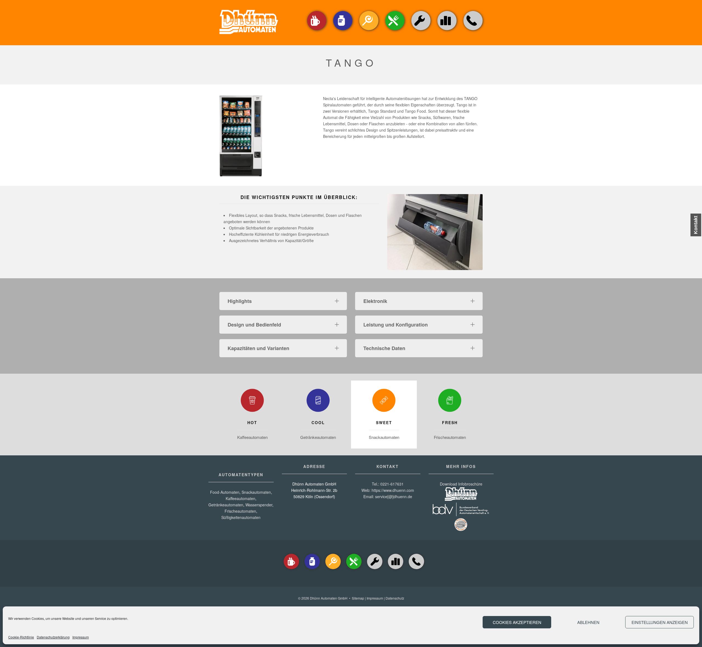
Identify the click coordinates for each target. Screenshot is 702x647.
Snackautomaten (384, 437)
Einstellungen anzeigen (660, 622)
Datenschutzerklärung (53, 637)
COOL (318, 422)
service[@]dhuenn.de (393, 496)
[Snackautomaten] (384, 402)
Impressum (80, 637)
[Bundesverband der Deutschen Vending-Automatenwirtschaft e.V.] (461, 514)
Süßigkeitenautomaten (241, 517)
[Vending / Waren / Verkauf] (394, 30)
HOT (252, 422)
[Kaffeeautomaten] (316, 30)
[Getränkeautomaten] (342, 30)
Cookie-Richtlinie (21, 637)
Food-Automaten (224, 492)
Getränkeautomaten (318, 437)
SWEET (384, 422)
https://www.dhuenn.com (393, 490)
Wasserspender (258, 504)
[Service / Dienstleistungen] (421, 30)
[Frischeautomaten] (449, 402)
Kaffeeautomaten (252, 437)
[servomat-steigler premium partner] (461, 530)
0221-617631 (392, 484)
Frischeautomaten (450, 437)
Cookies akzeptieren (517, 622)
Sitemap (358, 598)
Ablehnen (588, 622)
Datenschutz (395, 598)
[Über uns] (447, 20)
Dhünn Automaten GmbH (328, 598)
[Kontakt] (473, 30)
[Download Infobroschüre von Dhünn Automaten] (461, 499)
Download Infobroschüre (461, 484)
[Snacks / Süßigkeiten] (368, 30)
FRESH (450, 422)
